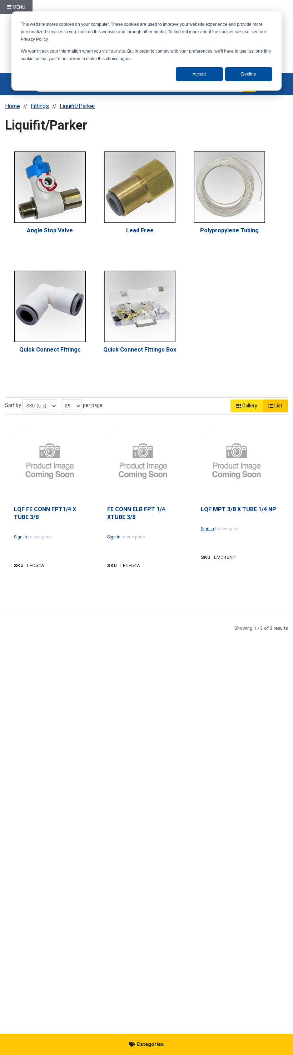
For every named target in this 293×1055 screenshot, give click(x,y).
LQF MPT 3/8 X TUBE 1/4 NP (238, 509)
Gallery (249, 406)
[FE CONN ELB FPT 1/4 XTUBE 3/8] (143, 461)
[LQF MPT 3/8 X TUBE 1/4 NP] (236, 461)
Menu (18, 7)
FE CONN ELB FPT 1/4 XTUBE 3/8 (136, 513)
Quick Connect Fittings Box (139, 350)
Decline (248, 74)
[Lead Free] (139, 187)
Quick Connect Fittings (50, 350)
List (277, 406)
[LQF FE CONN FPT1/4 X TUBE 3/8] (49, 461)
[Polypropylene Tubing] (229, 187)
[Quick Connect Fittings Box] (139, 306)
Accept (199, 74)
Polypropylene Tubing (229, 230)
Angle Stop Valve (50, 230)
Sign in (20, 537)
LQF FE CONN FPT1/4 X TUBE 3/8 (45, 513)
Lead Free (140, 230)
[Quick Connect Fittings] (50, 306)
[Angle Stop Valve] (50, 187)
